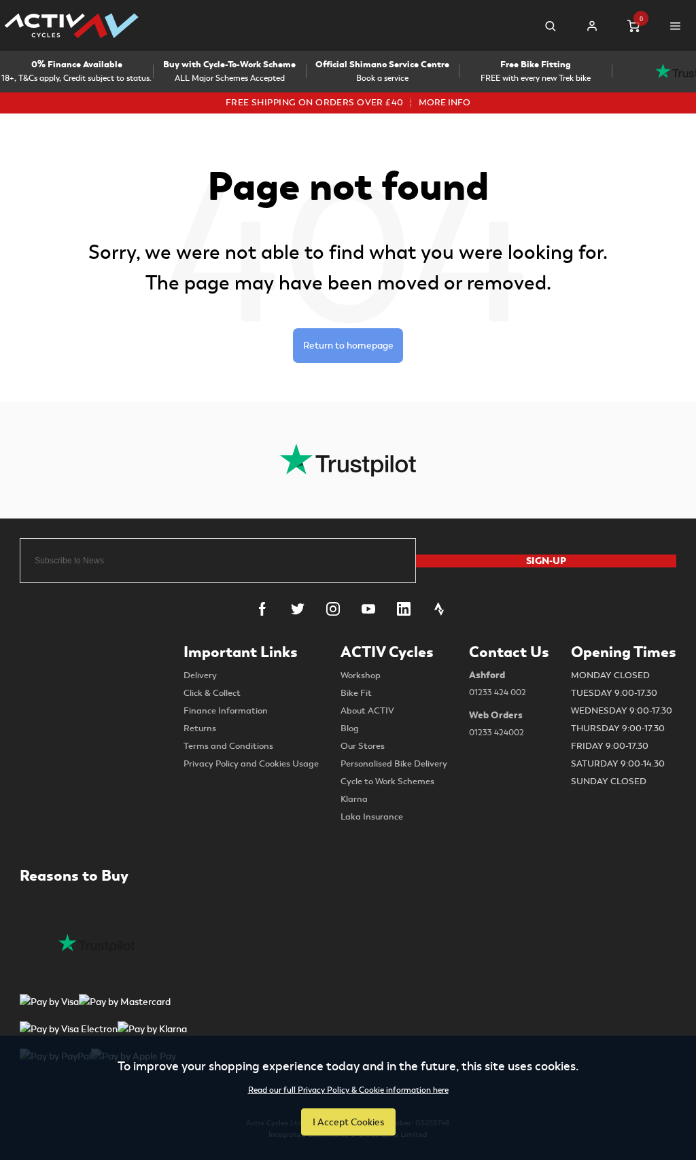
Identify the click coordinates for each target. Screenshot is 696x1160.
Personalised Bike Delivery (394, 763)
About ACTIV (367, 710)
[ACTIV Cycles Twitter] (298, 609)
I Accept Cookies (348, 1122)
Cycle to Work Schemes (387, 781)
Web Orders (496, 723)
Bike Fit (356, 693)
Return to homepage (348, 345)
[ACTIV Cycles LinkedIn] (404, 609)
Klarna (354, 799)
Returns (200, 728)
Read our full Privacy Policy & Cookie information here (348, 1091)
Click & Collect (212, 693)
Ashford (497, 683)
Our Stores (363, 746)
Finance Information (226, 710)
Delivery (200, 675)
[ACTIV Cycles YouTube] (368, 609)
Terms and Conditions (228, 746)
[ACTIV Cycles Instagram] (333, 609)
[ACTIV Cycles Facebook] (262, 609)
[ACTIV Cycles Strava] (439, 609)
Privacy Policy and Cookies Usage (251, 763)
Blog (350, 728)
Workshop (361, 675)
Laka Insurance (372, 816)
